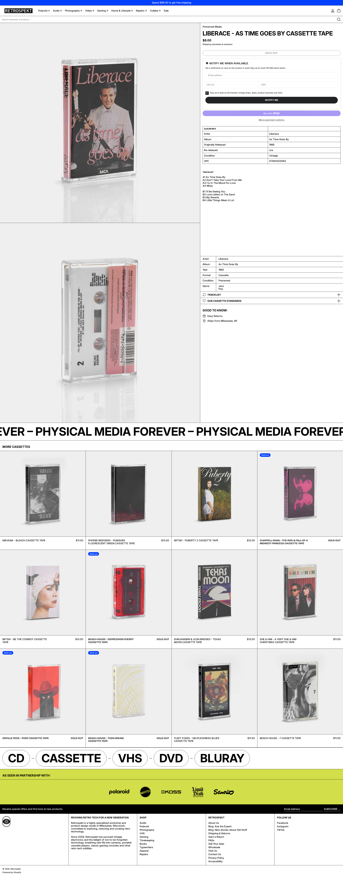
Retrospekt (16, 869)
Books (143, 843)
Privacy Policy (216, 857)
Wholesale (214, 847)
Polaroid (144, 826)
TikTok (280, 829)
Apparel (144, 850)
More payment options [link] (271, 119)
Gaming (144, 836)
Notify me (271, 100)
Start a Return (216, 836)
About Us (213, 823)
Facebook (282, 823)
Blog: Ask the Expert (220, 826)
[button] (339, 10)
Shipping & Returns (219, 833)
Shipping (207, 44)
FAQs (211, 840)
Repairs (144, 854)
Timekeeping (147, 840)
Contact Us (214, 854)
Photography (147, 829)
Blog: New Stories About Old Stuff (227, 829)
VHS (142, 833)
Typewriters (146, 847)
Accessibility (215, 861)
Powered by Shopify (11, 872)
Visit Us (212, 850)
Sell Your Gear (216, 843)
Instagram (282, 826)
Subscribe (331, 809)
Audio (143, 823)
